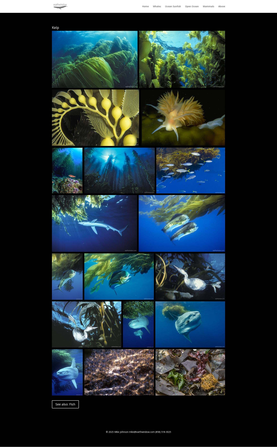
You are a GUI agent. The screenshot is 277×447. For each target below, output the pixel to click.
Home (145, 6)
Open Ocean (192, 6)
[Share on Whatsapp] (123, 83)
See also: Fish (65, 404)
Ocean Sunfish (173, 6)
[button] (95, 59)
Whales (157, 6)
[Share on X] (123, 72)
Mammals (208, 6)
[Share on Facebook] (131, 72)
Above (221, 6)
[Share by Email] (131, 83)
